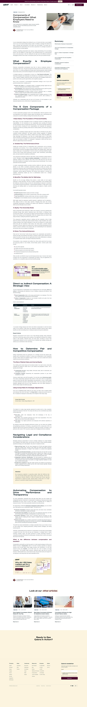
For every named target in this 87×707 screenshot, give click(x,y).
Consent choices (48, 685)
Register (60, 1)
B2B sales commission (46, 521)
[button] (16, 5)
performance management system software (35, 505)
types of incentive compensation (32, 158)
